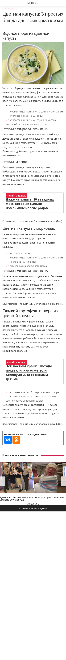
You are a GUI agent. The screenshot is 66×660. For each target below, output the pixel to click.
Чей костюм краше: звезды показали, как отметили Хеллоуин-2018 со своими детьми (29, 372)
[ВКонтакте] (8, 440)
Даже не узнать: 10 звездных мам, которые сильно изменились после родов (30, 203)
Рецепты (11, 8)
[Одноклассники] (16, 440)
